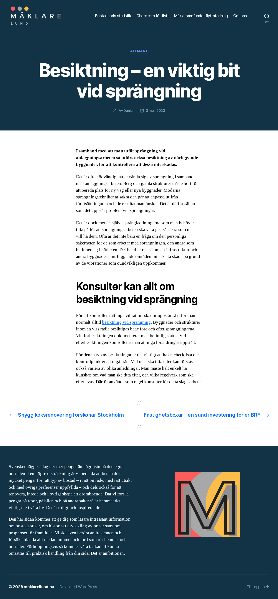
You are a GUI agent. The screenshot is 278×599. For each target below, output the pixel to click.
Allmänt (139, 51)
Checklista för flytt (152, 15)
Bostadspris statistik (113, 15)
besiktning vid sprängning (126, 322)
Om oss (240, 15)
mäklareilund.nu (39, 586)
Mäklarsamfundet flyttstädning (201, 15)
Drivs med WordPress (78, 586)
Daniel (128, 110)
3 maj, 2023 (155, 110)
